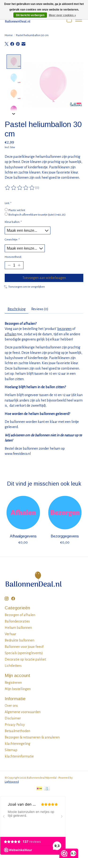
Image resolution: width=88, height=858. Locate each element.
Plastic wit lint (16, 210)
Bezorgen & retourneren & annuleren (32, 737)
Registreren (13, 682)
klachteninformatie (19, 756)
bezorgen (64, 329)
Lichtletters (13, 666)
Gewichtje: (12, 239)
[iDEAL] (39, 789)
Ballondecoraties (17, 621)
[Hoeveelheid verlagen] (9, 265)
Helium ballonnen (18, 628)
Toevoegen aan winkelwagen (44, 278)
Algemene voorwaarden (23, 712)
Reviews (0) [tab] (39, 309)
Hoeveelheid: (13, 257)
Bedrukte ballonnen (19, 640)
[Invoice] (47, 789)
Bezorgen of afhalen (20, 615)
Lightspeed (12, 781)
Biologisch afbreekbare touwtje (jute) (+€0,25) (36, 214)
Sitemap (11, 750)
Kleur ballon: (13, 222)
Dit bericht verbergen (30, 15)
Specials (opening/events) (24, 653)
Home (9, 35)
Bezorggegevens (65, 536)
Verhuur (10, 634)
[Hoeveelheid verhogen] (19, 265)
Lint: (8, 203)
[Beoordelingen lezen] (20, 188)
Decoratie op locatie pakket (25, 659)
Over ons (11, 705)
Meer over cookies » (62, 15)
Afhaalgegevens (23, 536)
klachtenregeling (17, 744)
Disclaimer (13, 718)
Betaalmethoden (17, 731)
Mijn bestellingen (18, 689)
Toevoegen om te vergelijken (26, 286)
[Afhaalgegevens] (23, 512)
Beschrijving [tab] (17, 309)
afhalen (10, 334)
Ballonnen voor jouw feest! (24, 647)
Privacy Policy (15, 725)
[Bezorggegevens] (65, 512)
